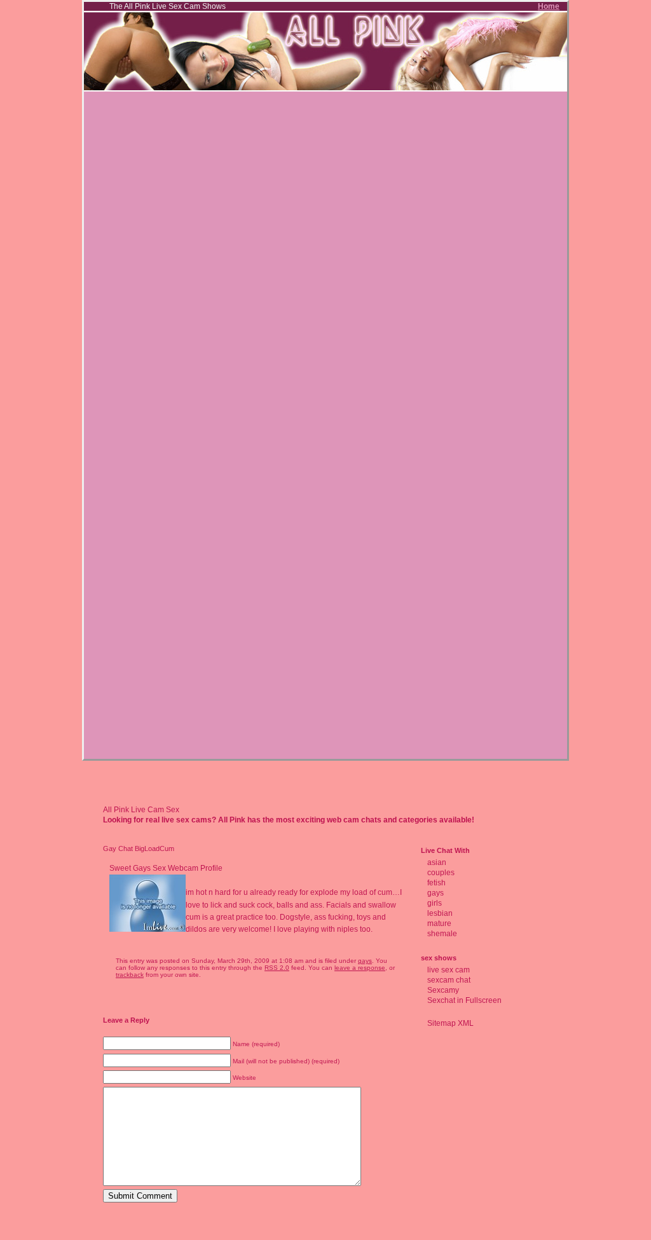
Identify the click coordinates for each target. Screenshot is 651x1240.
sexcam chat (448, 980)
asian (436, 862)
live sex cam (448, 969)
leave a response (359, 967)
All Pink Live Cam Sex (141, 809)
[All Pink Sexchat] (325, 89)
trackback (130, 974)
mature (439, 923)
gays (365, 960)
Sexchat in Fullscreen (464, 1000)
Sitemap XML (450, 1023)
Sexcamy (443, 990)
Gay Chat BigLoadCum (138, 848)
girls (434, 903)
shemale (442, 933)
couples (441, 872)
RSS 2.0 (276, 967)
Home (548, 6)
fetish (436, 882)
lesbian (440, 913)
